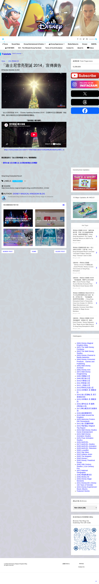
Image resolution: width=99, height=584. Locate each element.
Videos (91, 48)
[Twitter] (84, 39)
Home (6, 44)
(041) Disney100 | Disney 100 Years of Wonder (86, 484)
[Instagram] (80, 39)
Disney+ (84, 44)
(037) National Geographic (82, 471)
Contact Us (70, 48)
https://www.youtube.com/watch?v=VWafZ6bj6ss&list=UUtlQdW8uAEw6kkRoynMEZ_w (34, 150)
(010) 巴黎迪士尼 (83, 381)
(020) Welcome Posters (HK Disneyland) (86, 420)
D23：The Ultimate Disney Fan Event (29, 48)
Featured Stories (83, 491)
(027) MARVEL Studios (86, 444)
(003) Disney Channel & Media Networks (86, 356)
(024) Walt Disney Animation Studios (84, 435)
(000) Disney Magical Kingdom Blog (85, 344)
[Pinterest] (87, 39)
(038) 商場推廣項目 (84, 475)
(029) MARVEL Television (86, 448)
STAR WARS (10, 48)
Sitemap (81, 563)
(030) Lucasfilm (83, 450)
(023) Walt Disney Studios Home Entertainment (87, 431)
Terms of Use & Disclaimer (54, 48)
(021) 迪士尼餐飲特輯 (85, 423)
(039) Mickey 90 (83, 477)
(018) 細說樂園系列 (84, 413)
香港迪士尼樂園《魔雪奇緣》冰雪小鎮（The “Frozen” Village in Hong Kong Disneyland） (50, 240)
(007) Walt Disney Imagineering (83, 373)
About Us (80, 48)
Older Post (60, 251)
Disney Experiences (56, 44)
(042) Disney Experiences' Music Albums (87, 488)
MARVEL (94, 44)
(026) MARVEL (82, 442)
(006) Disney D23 (83, 370)
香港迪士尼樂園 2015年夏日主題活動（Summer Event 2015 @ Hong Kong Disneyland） (17, 240)
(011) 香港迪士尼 (13, 61)
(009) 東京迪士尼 (83, 378)
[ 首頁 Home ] (66, 563)
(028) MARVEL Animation (86, 446)
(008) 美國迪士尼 (83, 376)
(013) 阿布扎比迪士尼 (85, 388)
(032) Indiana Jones (84, 454)
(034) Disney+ (82, 458)
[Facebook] (77, 39)
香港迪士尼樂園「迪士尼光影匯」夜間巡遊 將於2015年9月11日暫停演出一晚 (18, 221)
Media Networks (73, 44)
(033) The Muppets (84, 456)
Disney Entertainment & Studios (34, 44)
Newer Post (8, 251)
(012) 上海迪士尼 (83, 385)
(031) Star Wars (83, 452)
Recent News (16, 44)
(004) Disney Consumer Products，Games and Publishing (86, 361)
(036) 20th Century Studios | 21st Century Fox (85, 466)
